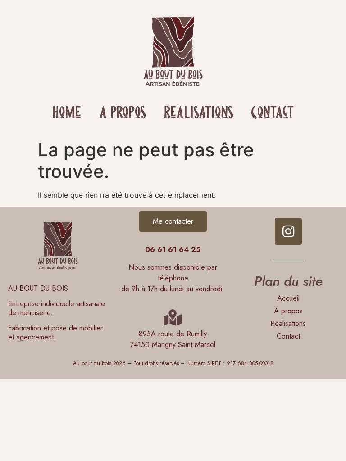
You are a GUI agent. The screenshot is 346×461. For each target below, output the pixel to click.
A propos (288, 311)
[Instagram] (288, 231)
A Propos (122, 114)
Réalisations (198, 114)
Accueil (288, 298)
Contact (272, 114)
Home (66, 114)
